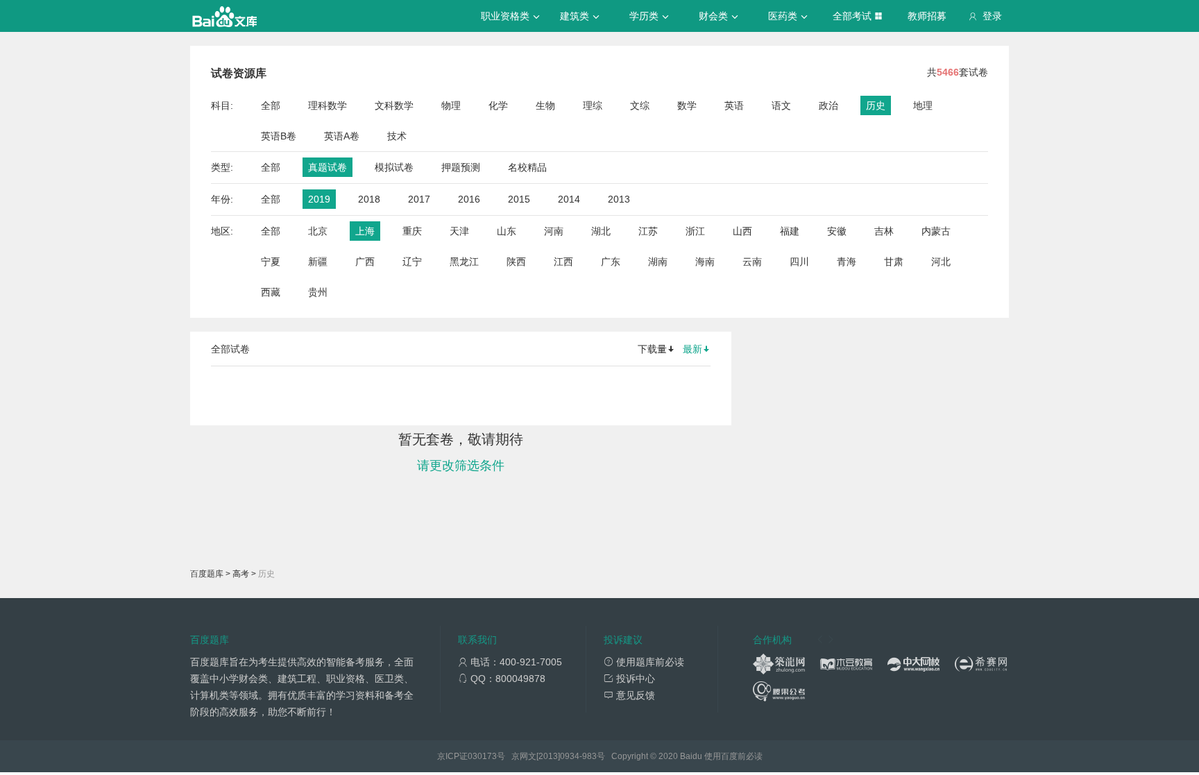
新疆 (318, 261)
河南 (553, 231)
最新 (692, 349)
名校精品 (527, 167)
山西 (742, 231)
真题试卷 (327, 167)
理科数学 (327, 105)
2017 (419, 199)
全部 (270, 105)
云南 (752, 261)
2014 (569, 199)
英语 (734, 105)
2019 (319, 199)
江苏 (648, 231)
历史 (875, 105)
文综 (639, 105)
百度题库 (206, 574)
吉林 (884, 231)
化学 (498, 105)
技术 (397, 136)
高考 (240, 574)
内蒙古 (936, 231)
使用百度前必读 (733, 756)
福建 (789, 231)
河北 (941, 261)
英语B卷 (278, 136)
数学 (687, 105)
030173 (482, 756)
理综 (592, 105)
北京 (318, 231)
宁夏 (270, 261)
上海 (365, 231)
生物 (545, 105)
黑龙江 (464, 261)
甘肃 (893, 261)
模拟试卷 (394, 167)
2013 (619, 199)
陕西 (516, 261)
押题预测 (460, 167)
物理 (451, 105)
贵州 (318, 292)
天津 (459, 231)
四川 (799, 261)
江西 (563, 261)
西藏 (270, 292)
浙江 (695, 231)
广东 (610, 261)
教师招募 (927, 16)
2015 (519, 199)
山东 (506, 231)
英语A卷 (341, 136)
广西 (365, 261)
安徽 (837, 231)
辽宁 (412, 261)
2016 (469, 199)
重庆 (412, 231)
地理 (923, 105)
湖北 (601, 231)
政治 (828, 105)
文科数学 (394, 105)
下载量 (652, 349)
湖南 (657, 261)
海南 (705, 261)
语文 (781, 105)
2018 (369, 199)
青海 (846, 261)
